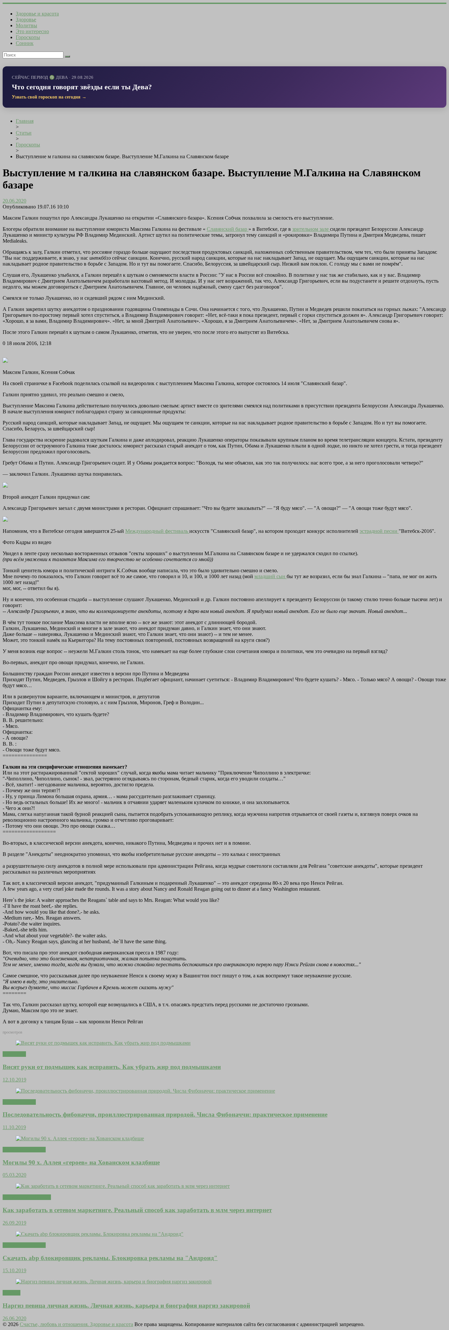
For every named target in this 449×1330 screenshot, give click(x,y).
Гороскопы (28, 37)
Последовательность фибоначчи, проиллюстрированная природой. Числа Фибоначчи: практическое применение (165, 1114)
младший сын (270, 576)
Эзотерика (14, 1054)
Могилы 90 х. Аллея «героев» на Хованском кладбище (81, 1162)
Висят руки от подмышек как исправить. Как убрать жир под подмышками (112, 1066)
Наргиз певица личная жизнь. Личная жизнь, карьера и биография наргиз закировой (126, 1305)
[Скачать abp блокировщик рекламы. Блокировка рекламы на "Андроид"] (99, 1234)
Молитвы (26, 25)
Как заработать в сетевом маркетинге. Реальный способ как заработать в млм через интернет (137, 1210)
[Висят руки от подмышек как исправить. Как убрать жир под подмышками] (103, 1043)
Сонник (25, 43)
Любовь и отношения (27, 1197)
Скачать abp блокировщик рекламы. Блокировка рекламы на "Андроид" (110, 1257)
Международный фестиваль (157, 531)
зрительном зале (311, 229)
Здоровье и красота (37, 13)
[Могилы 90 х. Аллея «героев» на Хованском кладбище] (80, 1138)
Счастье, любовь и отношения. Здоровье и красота (76, 1324)
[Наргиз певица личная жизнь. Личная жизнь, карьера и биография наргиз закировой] (114, 1281)
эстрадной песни (379, 531)
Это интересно (32, 31)
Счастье (11, 1293)
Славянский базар (227, 229)
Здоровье (26, 19)
